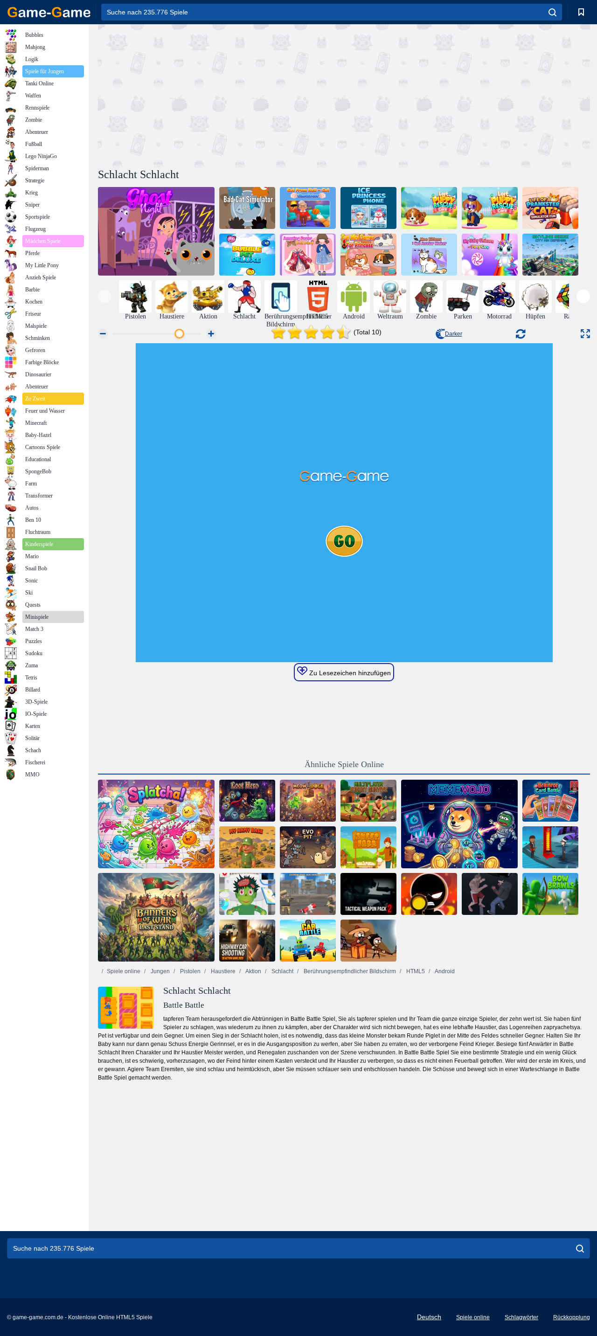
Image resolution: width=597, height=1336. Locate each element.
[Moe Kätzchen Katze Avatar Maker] (429, 255)
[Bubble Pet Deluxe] (247, 255)
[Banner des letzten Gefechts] (156, 917)
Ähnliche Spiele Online (344, 764)
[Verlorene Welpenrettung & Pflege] (490, 208)
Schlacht (281, 971)
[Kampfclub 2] (490, 894)
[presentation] (104, 296)
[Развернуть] (585, 333)
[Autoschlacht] (308, 941)
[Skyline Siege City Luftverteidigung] (550, 255)
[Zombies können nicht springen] (368, 941)
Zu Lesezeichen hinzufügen (349, 673)
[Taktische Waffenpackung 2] (368, 894)
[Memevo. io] (459, 824)
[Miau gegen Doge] (308, 801)
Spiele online (123, 971)
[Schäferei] (368, 847)
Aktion (252, 971)
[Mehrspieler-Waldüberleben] (368, 801)
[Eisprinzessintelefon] (368, 208)
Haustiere (222, 971)
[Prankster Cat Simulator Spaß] (550, 208)
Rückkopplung (571, 1317)
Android (444, 971)
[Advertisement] (221, 94)
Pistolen (190, 971)
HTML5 (415, 971)
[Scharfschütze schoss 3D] (429, 894)
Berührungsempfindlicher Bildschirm (349, 971)
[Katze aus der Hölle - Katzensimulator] (308, 208)
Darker (453, 334)
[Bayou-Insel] (550, 847)
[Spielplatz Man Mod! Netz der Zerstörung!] (429, 208)
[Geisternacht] (156, 231)
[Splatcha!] (156, 824)
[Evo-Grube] (308, 847)
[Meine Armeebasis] (247, 847)
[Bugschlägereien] (550, 894)
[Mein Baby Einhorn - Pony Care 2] (490, 255)
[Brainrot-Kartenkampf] (550, 801)
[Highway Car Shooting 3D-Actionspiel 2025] (247, 941)
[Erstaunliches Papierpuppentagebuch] (308, 255)
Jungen (159, 971)
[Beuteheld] (247, 801)
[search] (552, 12)
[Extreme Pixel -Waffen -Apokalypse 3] (308, 894)
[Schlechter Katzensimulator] (247, 208)
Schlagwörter (521, 1317)
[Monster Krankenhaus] (247, 894)
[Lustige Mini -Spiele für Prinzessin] (368, 255)
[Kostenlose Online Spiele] (49, 12)
